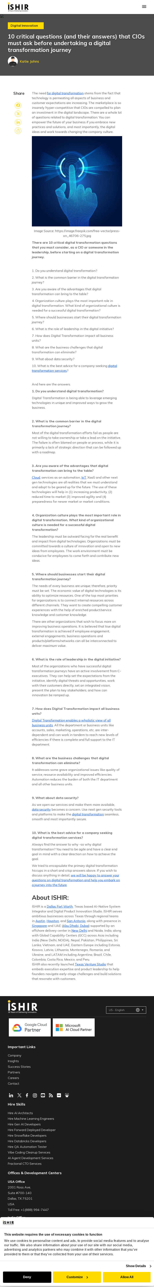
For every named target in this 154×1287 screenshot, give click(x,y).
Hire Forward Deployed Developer (32, 1130)
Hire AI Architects (20, 1113)
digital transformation (88, 814)
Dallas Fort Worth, (60, 906)
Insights (13, 1061)
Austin (40, 921)
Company (14, 1055)
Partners (14, 1072)
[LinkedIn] (18, 122)
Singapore (39, 926)
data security (41, 809)
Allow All (126, 1277)
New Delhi (79, 930)
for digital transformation (65, 93)
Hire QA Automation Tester (27, 1147)
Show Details (136, 1266)
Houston (53, 921)
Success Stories (19, 1067)
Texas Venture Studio (90, 964)
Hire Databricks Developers (27, 1141)
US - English (117, 1010)
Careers (13, 1078)
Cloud (36, 477)
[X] (18, 114)
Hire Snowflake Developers (27, 1135)
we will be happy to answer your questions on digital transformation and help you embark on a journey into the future (76, 880)
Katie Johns (29, 61)
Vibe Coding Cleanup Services (29, 1152)
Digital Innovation (24, 26)
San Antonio (76, 921)
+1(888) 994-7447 (35, 1210)
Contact (13, 1083)
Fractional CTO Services (25, 1164)
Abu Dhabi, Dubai (76, 926)
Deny (27, 1277)
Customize (75, 1277)
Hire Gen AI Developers (24, 1124)
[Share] (18, 130)
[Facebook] (18, 105)
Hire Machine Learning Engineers (31, 1119)
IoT (83, 477)
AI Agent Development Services (30, 1158)
